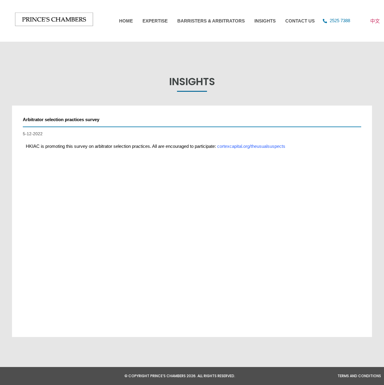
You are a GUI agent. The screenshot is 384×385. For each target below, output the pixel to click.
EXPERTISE (155, 20)
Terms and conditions (359, 375)
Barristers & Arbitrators (211, 20)
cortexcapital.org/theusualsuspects (251, 146)
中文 (375, 21)
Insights (265, 20)
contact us (300, 20)
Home (126, 20)
